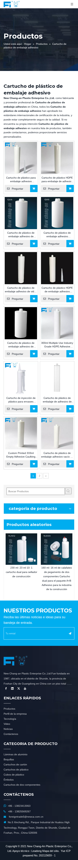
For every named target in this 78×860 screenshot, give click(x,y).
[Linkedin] (12, 688)
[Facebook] (6, 688)
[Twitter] (18, 688)
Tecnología (10, 718)
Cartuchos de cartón (15, 764)
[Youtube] (25, 688)
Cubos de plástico (14, 774)
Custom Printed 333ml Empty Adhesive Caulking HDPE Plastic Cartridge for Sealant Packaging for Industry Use (21, 455)
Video (7, 723)
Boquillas (9, 759)
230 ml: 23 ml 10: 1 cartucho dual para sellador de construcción (21, 572)
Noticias (8, 728)
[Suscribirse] (70, 633)
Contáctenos (11, 734)
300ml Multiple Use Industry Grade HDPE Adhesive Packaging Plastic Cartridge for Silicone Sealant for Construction (57, 344)
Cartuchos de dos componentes (22, 784)
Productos (9, 708)
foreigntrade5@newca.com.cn (26, 816)
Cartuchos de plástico (16, 769)
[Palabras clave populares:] (68, 491)
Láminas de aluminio (15, 754)
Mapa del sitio (50, 850)
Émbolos (9, 779)
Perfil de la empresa (15, 713)
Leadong (36, 850)
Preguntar (17, 188)
